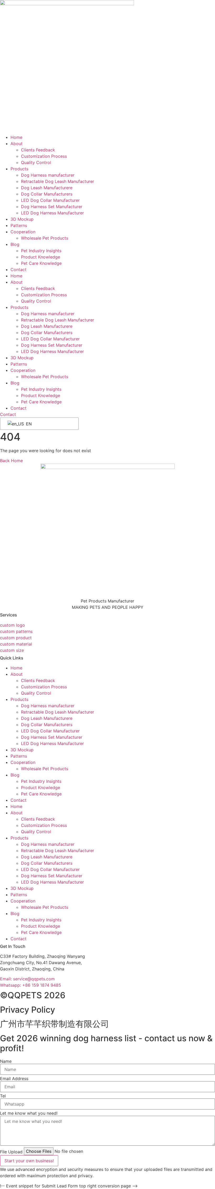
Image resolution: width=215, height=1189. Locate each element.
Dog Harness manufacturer (47, 175)
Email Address (14, 1078)
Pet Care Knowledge (41, 263)
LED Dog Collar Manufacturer (50, 200)
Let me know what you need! (28, 1113)
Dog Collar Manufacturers (46, 194)
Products (19, 168)
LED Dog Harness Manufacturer (52, 212)
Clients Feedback (38, 149)
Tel (3, 1096)
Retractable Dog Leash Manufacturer (57, 181)
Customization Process (44, 156)
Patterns (18, 225)
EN (28, 423)
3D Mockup (22, 219)
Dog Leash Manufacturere (46, 187)
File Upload (11, 1152)
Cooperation (22, 231)
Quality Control (36, 162)
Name (6, 1061)
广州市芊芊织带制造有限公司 (54, 1024)
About (16, 143)
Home (16, 137)
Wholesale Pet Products (44, 238)
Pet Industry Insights (41, 250)
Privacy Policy (27, 1010)
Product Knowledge (40, 257)
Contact (18, 269)
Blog (14, 244)
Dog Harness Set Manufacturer (51, 206)
